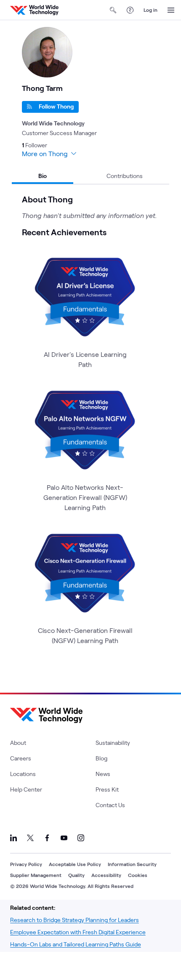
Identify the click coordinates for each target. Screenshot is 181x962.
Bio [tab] (42, 175)
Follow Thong (56, 106)
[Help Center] (130, 10)
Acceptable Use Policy (75, 864)
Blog (101, 758)
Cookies (137, 875)
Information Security (132, 864)
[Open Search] (113, 10)
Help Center (26, 789)
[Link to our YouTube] (64, 837)
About (18, 742)
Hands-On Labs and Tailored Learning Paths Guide (75, 944)
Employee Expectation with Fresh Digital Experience (78, 931)
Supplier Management (35, 875)
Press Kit (107, 789)
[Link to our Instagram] (80, 837)
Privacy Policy (26, 864)
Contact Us (110, 804)
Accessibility (106, 875)
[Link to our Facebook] (47, 837)
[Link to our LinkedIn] (13, 837)
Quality (76, 875)
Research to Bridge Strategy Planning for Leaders (74, 919)
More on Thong (45, 153)
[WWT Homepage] (34, 10)
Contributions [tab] (124, 175)
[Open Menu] (171, 10)
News (103, 773)
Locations (23, 773)
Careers (20, 758)
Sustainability (113, 742)
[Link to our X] (30, 837)
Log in (150, 10)
